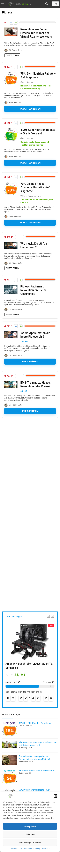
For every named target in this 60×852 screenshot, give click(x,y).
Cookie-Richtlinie (16, 849)
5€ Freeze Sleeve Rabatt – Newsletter (36, 770)
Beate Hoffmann (14, 103)
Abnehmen (23, 762)
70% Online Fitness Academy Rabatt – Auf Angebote (35, 187)
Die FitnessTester (15, 50)
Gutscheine (23, 773)
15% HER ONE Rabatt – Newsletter (35, 723)
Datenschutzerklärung (32, 849)
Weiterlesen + (12, 55)
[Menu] (3, 4)
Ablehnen (30, 834)
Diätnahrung (24, 725)
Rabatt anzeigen (30, 108)
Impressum (46, 849)
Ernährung (23, 748)
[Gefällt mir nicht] (11, 23)
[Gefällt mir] (16, 23)
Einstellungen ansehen (30, 842)
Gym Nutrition (27, 82)
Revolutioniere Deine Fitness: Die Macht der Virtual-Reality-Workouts (36, 33)
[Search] (46, 4)
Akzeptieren (30, 826)
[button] (55, 796)
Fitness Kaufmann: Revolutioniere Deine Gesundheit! (33, 290)
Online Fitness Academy (31, 196)
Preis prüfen (30, 361)
